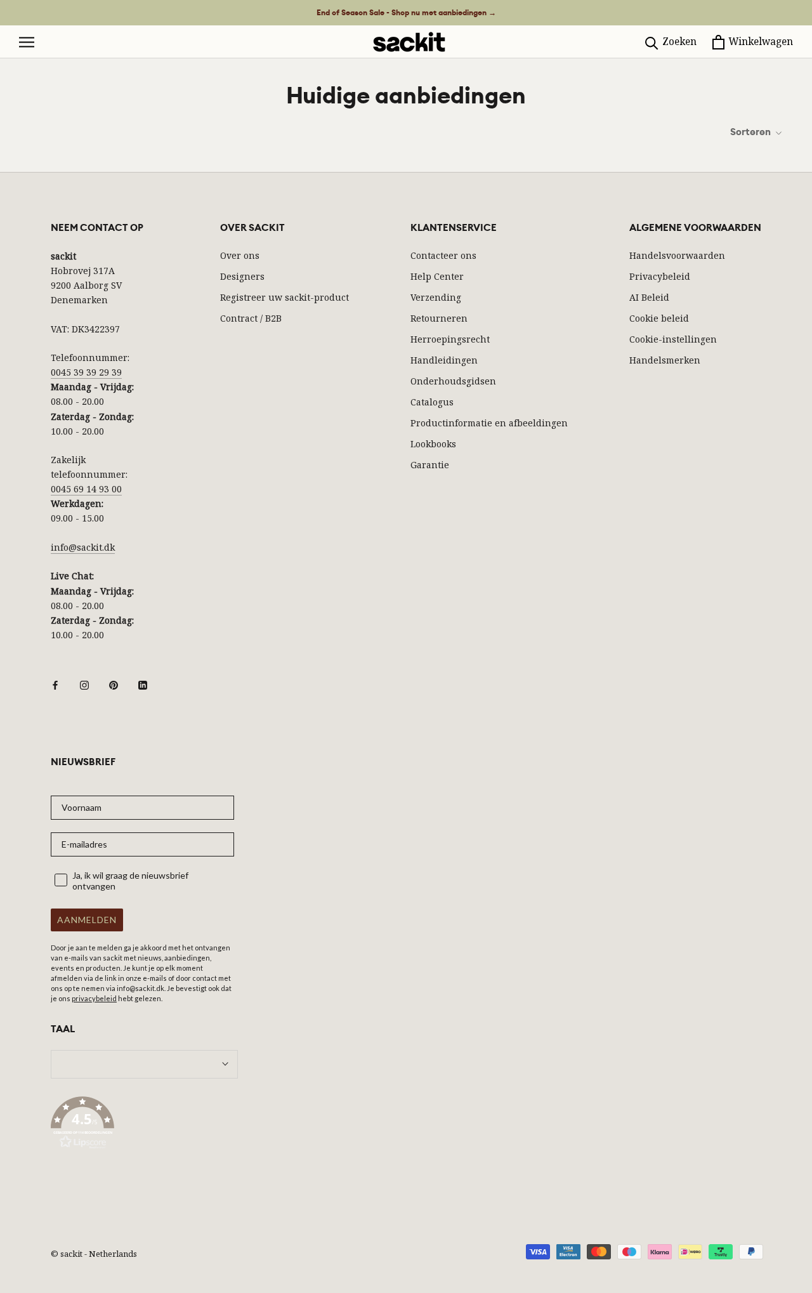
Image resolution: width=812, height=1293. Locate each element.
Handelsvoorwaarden (677, 255)
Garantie (429, 465)
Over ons (239, 255)
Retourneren (439, 318)
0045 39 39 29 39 (86, 372)
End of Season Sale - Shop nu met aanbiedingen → (406, 13)
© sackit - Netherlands (94, 1253)
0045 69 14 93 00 (86, 489)
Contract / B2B (251, 318)
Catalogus (432, 402)
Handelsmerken (664, 360)
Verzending (435, 297)
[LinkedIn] (142, 684)
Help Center (437, 276)
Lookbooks (433, 444)
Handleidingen (444, 360)
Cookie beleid (659, 318)
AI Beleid (649, 297)
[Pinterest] (113, 684)
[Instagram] (84, 684)
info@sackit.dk (83, 547)
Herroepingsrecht (450, 339)
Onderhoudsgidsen (453, 381)
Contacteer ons (443, 255)
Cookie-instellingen (673, 339)
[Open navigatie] (26, 42)
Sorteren (751, 132)
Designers (242, 276)
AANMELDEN (87, 919)
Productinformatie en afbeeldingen (489, 423)
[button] (144, 1124)
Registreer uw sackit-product (284, 297)
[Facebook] (55, 684)
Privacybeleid (659, 276)
